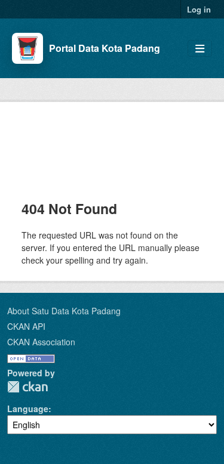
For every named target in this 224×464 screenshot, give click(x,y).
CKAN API (26, 326)
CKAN (27, 387)
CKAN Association (41, 342)
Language (27, 408)
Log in (199, 9)
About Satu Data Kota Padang (64, 311)
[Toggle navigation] (200, 48)
